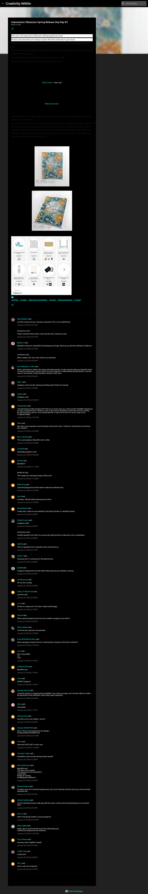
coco (19, 651)
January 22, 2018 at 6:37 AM (27, 325)
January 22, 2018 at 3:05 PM (27, 526)
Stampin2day (22, 406)
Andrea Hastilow (23, 800)
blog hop (15, 300)
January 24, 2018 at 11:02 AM (28, 748)
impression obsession (65, 300)
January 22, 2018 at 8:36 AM (27, 361)
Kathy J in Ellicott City (25, 591)
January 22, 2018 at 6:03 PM (27, 562)
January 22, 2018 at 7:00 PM (27, 597)
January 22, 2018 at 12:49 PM (27, 502)
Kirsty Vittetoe (22, 627)
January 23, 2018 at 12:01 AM (28, 645)
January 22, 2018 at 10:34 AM (28, 431)
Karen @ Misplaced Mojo (26, 639)
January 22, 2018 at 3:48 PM (27, 538)
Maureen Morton (23, 690)
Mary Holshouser (23, 765)
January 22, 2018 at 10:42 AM (28, 443)
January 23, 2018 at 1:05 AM (27, 661)
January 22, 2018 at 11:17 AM (28, 467)
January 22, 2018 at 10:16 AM (28, 417)
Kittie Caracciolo (52, 104)
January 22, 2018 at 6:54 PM (27, 586)
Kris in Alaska (22, 839)
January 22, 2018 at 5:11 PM (27, 550)
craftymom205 (22, 666)
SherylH (20, 615)
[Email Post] (12, 298)
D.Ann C (20, 814)
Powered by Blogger (75, 891)
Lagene (19, 394)
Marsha (20, 461)
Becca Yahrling (22, 437)
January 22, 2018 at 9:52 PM (27, 621)
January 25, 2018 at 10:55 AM (28, 833)
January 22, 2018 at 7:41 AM (27, 349)
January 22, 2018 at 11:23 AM (28, 479)
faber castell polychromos (38, 300)
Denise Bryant (22, 508)
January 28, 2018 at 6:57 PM (27, 869)
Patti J (19, 382)
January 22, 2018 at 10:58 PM (27, 633)
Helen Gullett (21, 826)
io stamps (77, 300)
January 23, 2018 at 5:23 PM (27, 722)
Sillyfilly (20, 544)
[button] (12, 28)
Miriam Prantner (23, 786)
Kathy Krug (21, 484)
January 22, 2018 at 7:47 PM (27, 609)
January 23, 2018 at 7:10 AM (27, 672)
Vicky (19, 678)
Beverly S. (20, 343)
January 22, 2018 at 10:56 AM (28, 455)
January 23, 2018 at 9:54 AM (27, 698)
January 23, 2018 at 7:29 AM (27, 684)
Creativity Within (18, 3)
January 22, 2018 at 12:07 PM (27, 490)
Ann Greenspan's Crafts (25, 366)
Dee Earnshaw (22, 716)
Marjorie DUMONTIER (25, 728)
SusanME (20, 449)
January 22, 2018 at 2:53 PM (27, 514)
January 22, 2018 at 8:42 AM (27, 376)
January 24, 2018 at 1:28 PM (27, 759)
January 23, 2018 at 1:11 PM (27, 710)
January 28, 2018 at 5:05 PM (27, 857)
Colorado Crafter (23, 753)
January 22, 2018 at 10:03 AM (28, 400)
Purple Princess (22, 520)
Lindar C (20, 556)
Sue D (19, 496)
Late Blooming (22, 580)
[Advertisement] (106, 87)
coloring (23, 300)
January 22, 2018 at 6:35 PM (27, 574)
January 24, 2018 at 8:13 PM (27, 808)
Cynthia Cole (21, 851)
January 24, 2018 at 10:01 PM (27, 820)
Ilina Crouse (47, 83)
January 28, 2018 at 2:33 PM (27, 845)
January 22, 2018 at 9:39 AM (27, 388)
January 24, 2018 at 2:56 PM (27, 780)
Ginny (19, 704)
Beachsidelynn (22, 319)
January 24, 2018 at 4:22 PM (27, 794)
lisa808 (19, 568)
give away (52, 300)
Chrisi (19, 741)
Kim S (19, 863)
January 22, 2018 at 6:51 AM (27, 337)
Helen (19, 423)
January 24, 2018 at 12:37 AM (28, 736)
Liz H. (19, 603)
